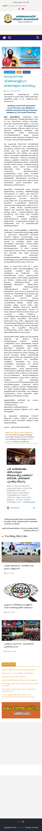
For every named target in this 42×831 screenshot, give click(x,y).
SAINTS (19, 72)
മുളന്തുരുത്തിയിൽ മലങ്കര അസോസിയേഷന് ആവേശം (18, 7)
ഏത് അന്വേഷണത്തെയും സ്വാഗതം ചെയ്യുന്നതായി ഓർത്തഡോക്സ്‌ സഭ (20, 529)
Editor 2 (18, 91)
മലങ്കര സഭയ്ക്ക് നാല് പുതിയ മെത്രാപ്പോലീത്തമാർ (18, 670)
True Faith (27, 72)
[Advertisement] (21, 743)
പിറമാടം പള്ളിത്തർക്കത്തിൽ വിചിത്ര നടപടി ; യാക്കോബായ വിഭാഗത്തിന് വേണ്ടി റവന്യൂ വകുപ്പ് (18, 696)
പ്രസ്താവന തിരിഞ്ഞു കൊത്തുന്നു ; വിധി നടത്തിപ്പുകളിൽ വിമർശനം (19, 606)
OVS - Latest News (10, 72)
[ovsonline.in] (4, 37)
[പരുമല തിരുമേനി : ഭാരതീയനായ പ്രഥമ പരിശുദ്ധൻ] (21, 543)
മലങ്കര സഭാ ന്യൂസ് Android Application (18, 432)
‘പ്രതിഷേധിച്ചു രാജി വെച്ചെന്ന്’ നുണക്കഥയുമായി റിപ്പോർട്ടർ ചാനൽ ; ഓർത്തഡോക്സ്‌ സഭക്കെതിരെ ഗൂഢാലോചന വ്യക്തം (20, 521)
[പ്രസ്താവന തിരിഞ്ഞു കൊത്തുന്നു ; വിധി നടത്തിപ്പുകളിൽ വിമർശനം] (21, 582)
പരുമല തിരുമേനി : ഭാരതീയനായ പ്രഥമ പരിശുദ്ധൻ (19, 567)
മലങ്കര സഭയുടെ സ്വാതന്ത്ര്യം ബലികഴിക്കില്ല (17, 673)
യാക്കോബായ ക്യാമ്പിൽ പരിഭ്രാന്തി (14, 677)
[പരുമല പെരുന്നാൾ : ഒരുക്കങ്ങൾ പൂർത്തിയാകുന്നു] (21, 621)
